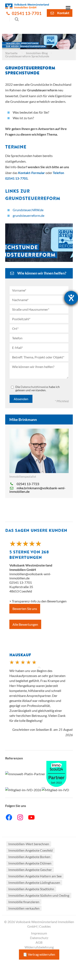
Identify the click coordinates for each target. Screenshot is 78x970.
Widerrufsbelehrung (39, 947)
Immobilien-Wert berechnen (28, 844)
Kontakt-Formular (31, 173)
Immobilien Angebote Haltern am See (35, 876)
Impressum (39, 933)
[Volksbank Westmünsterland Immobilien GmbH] (27, 6)
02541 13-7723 (28, 484)
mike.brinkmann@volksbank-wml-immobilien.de (37, 489)
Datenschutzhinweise (34, 387)
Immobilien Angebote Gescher (30, 870)
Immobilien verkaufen (24, 908)
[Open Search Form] (14, 18)
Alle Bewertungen (25, 624)
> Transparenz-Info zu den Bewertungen (38, 601)
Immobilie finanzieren (23, 902)
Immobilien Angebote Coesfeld (30, 850)
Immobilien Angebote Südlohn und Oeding (38, 895)
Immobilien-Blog (37, 53)
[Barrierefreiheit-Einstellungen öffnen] (71, 298)
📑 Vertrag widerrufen (39, 954)
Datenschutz (39, 938)
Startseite (11, 53)
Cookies (45, 926)
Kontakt (63, 13)
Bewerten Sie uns (24, 609)
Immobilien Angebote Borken (29, 857)
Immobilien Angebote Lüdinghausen (34, 882)
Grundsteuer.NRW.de (28, 210)
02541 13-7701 (26, 13)
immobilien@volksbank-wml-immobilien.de (30, 576)
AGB (39, 942)
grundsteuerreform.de (28, 215)
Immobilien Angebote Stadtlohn (31, 889)
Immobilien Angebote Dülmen (29, 863)
